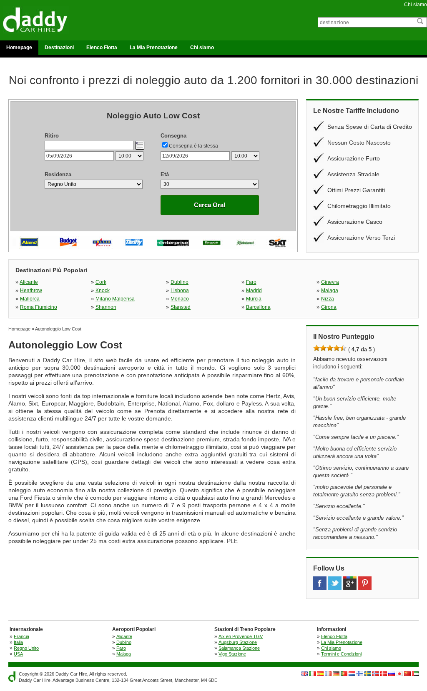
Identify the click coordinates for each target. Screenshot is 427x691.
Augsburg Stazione (238, 642)
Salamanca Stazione (239, 648)
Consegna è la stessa (193, 146)
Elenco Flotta (101, 47)
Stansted (181, 307)
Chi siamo (415, 5)
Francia (21, 636)
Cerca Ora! (210, 204)
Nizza (327, 299)
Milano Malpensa (115, 299)
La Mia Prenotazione (154, 47)
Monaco (180, 299)
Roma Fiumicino (38, 307)
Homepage (19, 47)
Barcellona (258, 307)
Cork (100, 282)
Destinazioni (59, 47)
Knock (102, 290)
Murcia (253, 299)
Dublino (179, 282)
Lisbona (180, 290)
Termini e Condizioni (341, 653)
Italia (18, 642)
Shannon (105, 307)
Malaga (329, 290)
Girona (329, 307)
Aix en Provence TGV (241, 636)
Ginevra (330, 282)
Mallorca (30, 299)
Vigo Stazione (232, 653)
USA (18, 653)
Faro (251, 282)
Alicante (29, 282)
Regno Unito (26, 648)
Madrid (254, 290)
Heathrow (31, 290)
